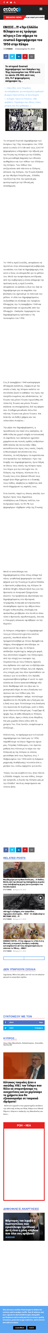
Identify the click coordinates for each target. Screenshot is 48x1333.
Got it (31, 1328)
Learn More (19, 1328)
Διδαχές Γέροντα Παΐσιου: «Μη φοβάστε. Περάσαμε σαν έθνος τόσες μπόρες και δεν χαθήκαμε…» (23, 102)
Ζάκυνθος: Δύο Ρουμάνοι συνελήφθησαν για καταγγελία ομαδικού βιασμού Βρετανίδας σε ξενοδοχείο (24, 91)
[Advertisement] (24, 225)
